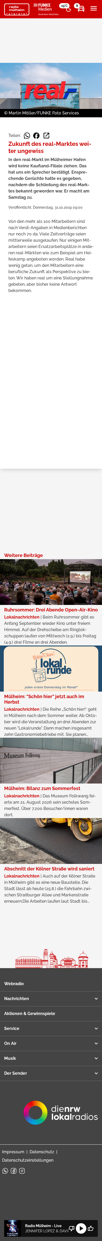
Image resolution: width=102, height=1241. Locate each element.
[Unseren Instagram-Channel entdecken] (22, 1171)
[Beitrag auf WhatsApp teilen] (27, 136)
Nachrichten (16, 998)
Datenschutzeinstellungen (27, 1160)
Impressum (13, 1151)
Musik (10, 1058)
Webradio (14, 983)
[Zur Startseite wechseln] (16, 9)
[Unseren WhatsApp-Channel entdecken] (5, 1171)
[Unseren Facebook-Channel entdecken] (13, 1171)
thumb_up (90, 1228)
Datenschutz (42, 1151)
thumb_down (72, 1228)
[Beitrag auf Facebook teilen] (36, 136)
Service (11, 1028)
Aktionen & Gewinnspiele (29, 1013)
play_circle (81, 1228)
